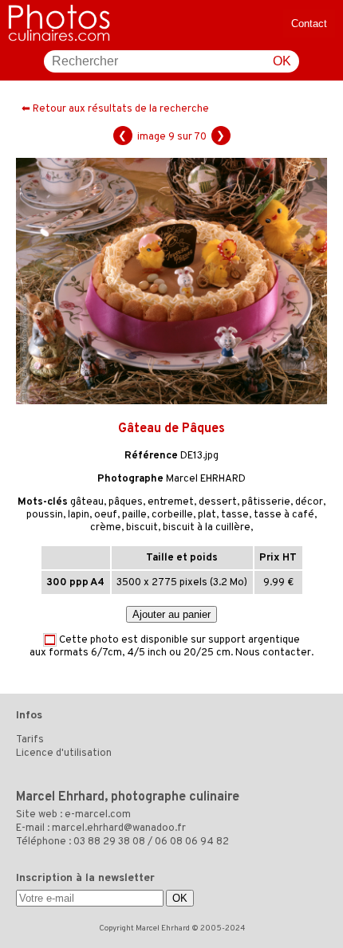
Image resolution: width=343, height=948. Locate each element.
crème (105, 527)
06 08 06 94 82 (192, 842)
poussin (44, 515)
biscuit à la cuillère (206, 527)
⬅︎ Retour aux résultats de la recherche (115, 109)
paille (134, 515)
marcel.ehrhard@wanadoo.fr (119, 828)
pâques (125, 502)
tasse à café (284, 515)
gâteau (87, 502)
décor (309, 502)
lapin (78, 515)
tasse (235, 515)
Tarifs (30, 740)
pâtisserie (266, 502)
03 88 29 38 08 (109, 842)
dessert (218, 502)
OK (282, 61)
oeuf (105, 515)
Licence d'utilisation (64, 753)
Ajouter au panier (171, 614)
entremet (171, 502)
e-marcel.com (98, 814)
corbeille (172, 515)
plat (207, 515)
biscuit (142, 527)
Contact (309, 24)
